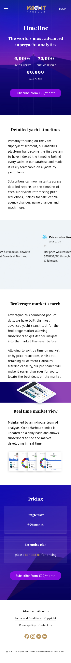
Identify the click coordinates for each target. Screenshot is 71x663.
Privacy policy (27, 625)
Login (63, 9)
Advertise (28, 611)
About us (43, 611)
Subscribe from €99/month (35, 93)
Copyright (50, 618)
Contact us (45, 625)
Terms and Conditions (28, 618)
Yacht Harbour (37, 9)
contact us (32, 554)
